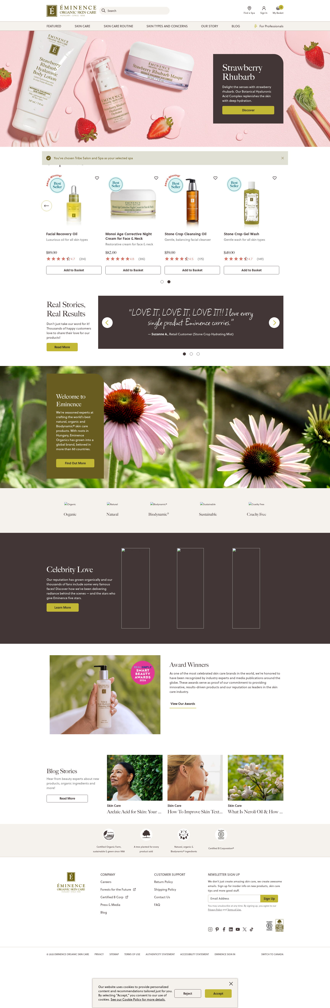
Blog (103, 912)
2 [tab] (169, 282)
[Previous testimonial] (107, 322)
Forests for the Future (115, 889)
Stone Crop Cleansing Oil (185, 233)
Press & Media (110, 905)
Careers (105, 882)
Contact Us (162, 897)
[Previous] (46, 205)
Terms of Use (132, 954)
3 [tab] (198, 354)
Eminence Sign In (225, 954)
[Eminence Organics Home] (71, 11)
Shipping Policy (165, 889)
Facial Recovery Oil (61, 233)
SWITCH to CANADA (272, 954)
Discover (248, 110)
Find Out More (75, 463)
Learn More (62, 607)
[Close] (282, 158)
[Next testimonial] (274, 322)
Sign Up (269, 898)
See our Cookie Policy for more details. (138, 999)
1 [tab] (162, 282)
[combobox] (134, 11)
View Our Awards (183, 703)
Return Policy (163, 882)
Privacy (99, 954)
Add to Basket (74, 270)
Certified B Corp (111, 897)
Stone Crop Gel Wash (241, 233)
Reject (187, 993)
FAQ (157, 905)
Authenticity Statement (160, 954)
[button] (263, 10)
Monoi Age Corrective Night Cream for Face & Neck (128, 236)
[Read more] (135, 778)
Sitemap (114, 954)
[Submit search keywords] (103, 10)
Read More (62, 347)
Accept (218, 993)
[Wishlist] (97, 178)
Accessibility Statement (194, 954)
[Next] (283, 205)
